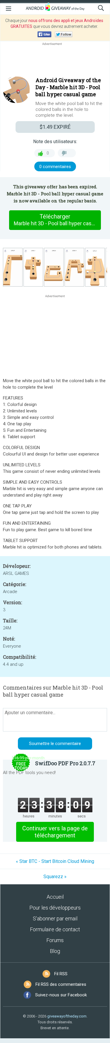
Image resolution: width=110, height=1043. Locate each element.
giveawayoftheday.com (67, 1016)
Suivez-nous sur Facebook (61, 995)
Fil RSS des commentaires (60, 984)
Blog (55, 951)
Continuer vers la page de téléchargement (55, 832)
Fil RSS (60, 973)
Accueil (55, 897)
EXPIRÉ (55, 127)
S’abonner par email (55, 918)
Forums (55, 940)
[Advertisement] (55, 60)
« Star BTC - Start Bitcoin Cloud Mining (55, 861)
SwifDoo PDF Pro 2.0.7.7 (65, 763)
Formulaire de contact (55, 929)
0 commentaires (55, 166)
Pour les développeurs (55, 908)
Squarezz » (55, 876)
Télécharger (57, 219)
